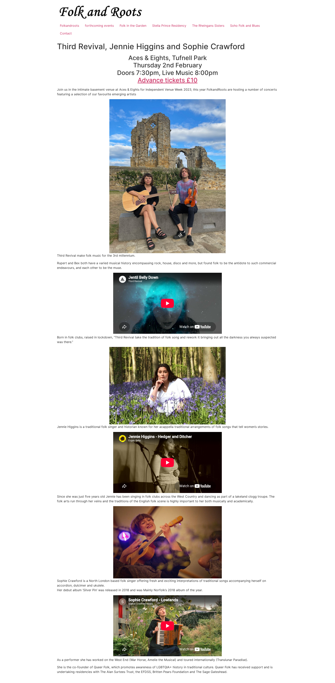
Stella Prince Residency (169, 26)
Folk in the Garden (133, 26)
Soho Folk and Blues (245, 26)
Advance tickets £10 (168, 80)
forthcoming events (99, 26)
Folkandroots (69, 26)
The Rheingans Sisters (208, 26)
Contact (66, 33)
